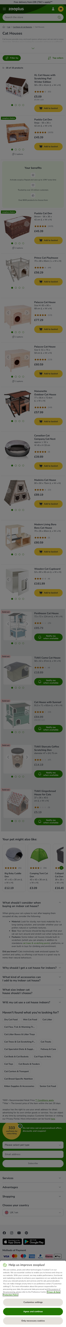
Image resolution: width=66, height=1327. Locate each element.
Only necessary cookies (33, 1320)
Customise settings (33, 1302)
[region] (33, 1294)
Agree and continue (33, 1311)
